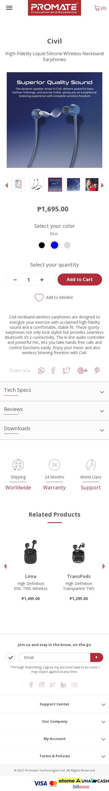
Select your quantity (54, 265)
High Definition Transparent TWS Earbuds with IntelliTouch (78, 591)
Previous (8, 189)
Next (103, 189)
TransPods (79, 576)
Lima (30, 576)
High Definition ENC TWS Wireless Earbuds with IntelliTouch (31, 591)
